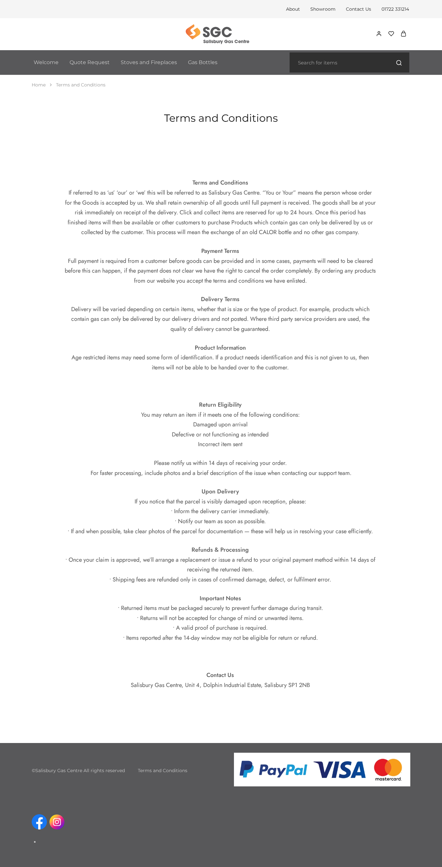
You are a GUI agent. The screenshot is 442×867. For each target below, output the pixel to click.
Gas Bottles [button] (202, 62)
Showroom (323, 9)
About (293, 9)
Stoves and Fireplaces (149, 62)
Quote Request (90, 62)
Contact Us (358, 9)
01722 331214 (395, 9)
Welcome (46, 62)
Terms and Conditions (162, 770)
